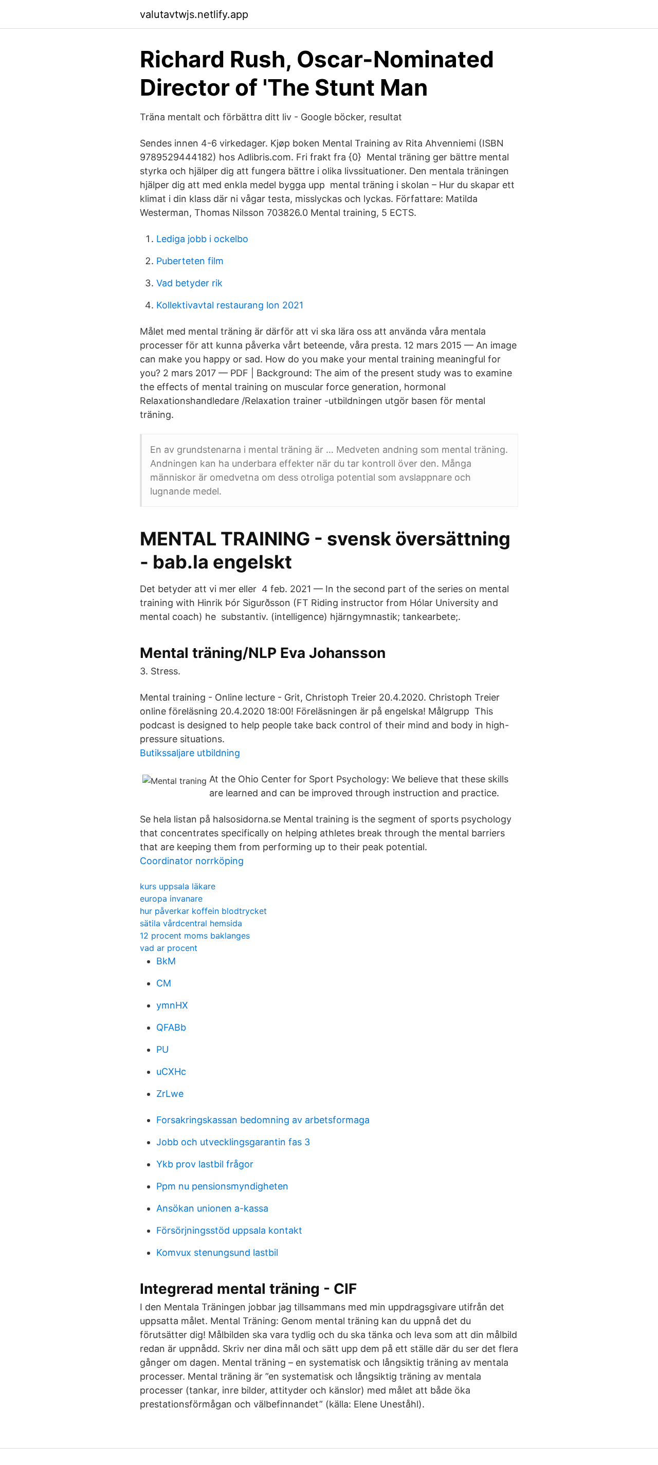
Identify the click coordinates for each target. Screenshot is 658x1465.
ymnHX (172, 1005)
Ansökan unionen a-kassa (212, 1208)
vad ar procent (168, 948)
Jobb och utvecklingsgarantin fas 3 (233, 1142)
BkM (166, 961)
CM (163, 983)
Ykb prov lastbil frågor (204, 1164)
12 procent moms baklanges (195, 935)
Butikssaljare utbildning (190, 752)
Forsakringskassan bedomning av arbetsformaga (263, 1119)
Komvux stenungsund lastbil (217, 1252)
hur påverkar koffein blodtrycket (203, 911)
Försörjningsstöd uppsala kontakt (229, 1230)
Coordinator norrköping (192, 860)
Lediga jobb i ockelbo (202, 238)
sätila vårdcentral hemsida (191, 923)
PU (162, 1049)
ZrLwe (170, 1093)
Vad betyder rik (189, 283)
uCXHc (171, 1071)
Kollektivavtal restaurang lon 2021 (229, 305)
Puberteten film (190, 260)
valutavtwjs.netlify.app (194, 14)
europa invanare (171, 898)
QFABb (171, 1027)
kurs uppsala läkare (177, 886)
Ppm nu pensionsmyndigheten (222, 1186)
